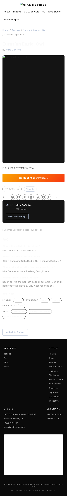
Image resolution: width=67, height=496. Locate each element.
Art (5, 358)
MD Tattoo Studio (51, 11)
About (7, 11)
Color (51, 358)
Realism (30, 189)
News (6, 366)
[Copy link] (56, 197)
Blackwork (54, 375)
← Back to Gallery (15, 332)
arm (22, 305)
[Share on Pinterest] (12, 197)
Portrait (52, 362)
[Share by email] (49, 197)
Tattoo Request (12, 19)
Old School (54, 396)
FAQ (6, 362)
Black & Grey (55, 366)
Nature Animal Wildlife (34, 30)
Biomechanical (56, 379)
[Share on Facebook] (18, 197)
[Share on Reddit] (43, 197)
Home (5, 30)
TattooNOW (49, 490)
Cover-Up (53, 388)
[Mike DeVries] (33, 5)
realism (18, 300)
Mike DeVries (13, 49)
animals (56, 300)
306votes (14, 189)
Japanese (54, 392)
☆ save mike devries (14, 316)
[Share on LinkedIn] (31, 197)
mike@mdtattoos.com (14, 427)
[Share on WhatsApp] (37, 197)
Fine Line (53, 371)
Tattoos (17, 11)
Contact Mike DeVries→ (33, 178)
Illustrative (54, 401)
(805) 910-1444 (11, 423)
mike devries (19, 311)
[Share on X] (24, 197)
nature (44, 300)
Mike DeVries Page (17, 216)
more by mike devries (40, 311)
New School (55, 383)
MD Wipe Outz (31, 11)
